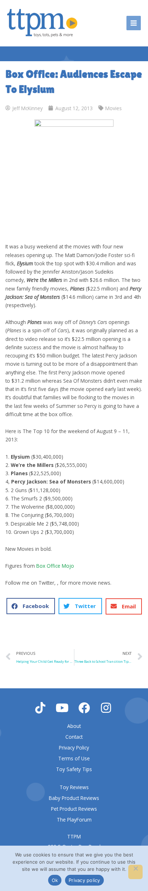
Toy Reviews (74, 787)
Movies (113, 108)
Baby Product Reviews (74, 798)
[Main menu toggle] (133, 23)
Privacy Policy (74, 747)
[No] (135, 872)
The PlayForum (74, 819)
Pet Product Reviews (74, 808)
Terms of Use (74, 758)
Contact (74, 736)
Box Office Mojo (55, 565)
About (74, 726)
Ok (55, 880)
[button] (30, 606)
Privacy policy (84, 880)
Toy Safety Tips (74, 769)
